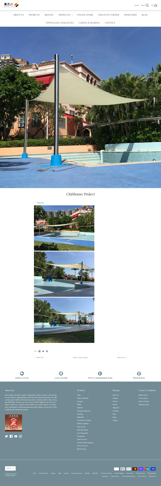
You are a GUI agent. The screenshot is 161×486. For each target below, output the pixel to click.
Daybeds (80, 408)
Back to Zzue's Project (80, 357)
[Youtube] (15, 436)
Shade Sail (40, 202)
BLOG (145, 14)
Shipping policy (144, 404)
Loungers (80, 401)
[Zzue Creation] (11, 5)
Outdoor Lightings (83, 423)
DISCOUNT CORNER (108, 14)
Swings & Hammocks (84, 411)
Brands (115, 404)
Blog (114, 414)
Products (115, 411)
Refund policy (81, 449)
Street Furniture (82, 439)
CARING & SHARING (89, 22)
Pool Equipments (82, 433)
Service (115, 401)
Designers (116, 408)
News (114, 417)
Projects (115, 398)
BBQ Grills (80, 417)
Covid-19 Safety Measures (85, 443)
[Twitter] (6, 436)
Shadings (80, 414)
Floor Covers (81, 427)
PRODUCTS (64, 14)
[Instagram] (20, 436)
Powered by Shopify (10, 475)
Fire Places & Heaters (84, 420)
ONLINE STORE (85, 14)
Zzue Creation (13, 474)
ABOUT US (18, 14)
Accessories (81, 436)
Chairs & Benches (82, 398)
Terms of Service (82, 446)
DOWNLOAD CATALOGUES (60, 22)
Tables (79, 404)
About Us (116, 395)
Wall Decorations (82, 430)
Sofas (79, 395)
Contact (115, 420)
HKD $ (9, 468)
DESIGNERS (130, 14)
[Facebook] (11, 436)
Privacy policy (143, 398)
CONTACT (110, 22)
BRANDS (49, 14)
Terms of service (144, 401)
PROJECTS (34, 14)
